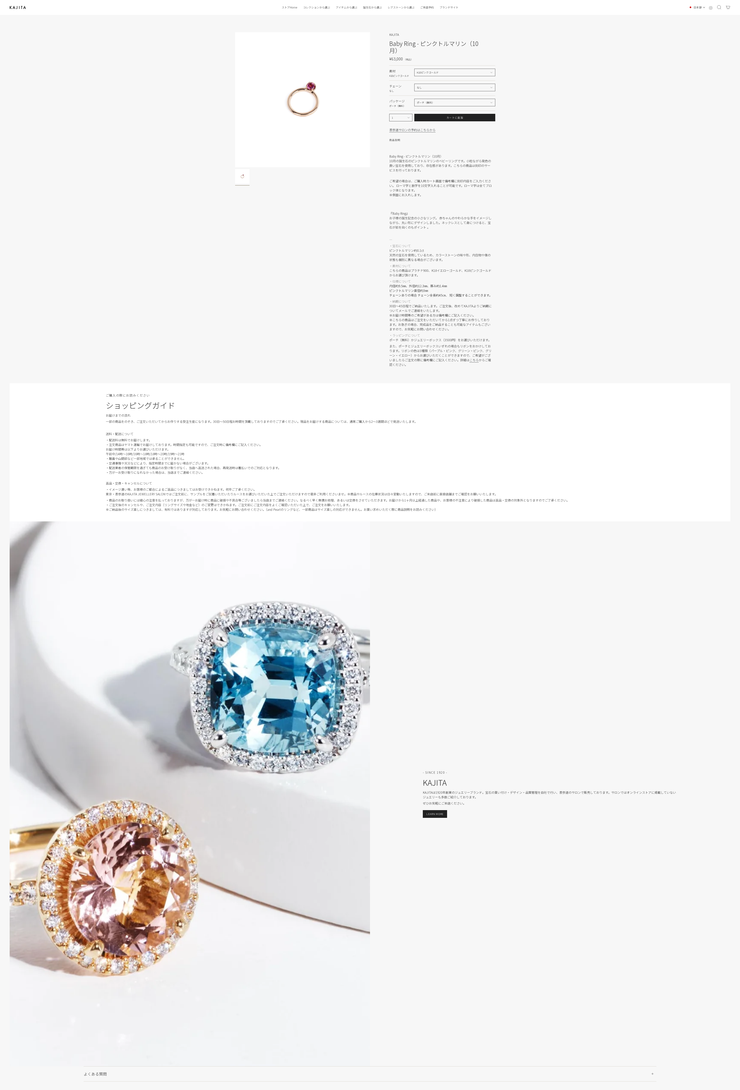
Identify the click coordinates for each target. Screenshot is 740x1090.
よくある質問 (95, 1074)
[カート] (728, 7)
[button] (316, 7)
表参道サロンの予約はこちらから (412, 129)
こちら (474, 360)
